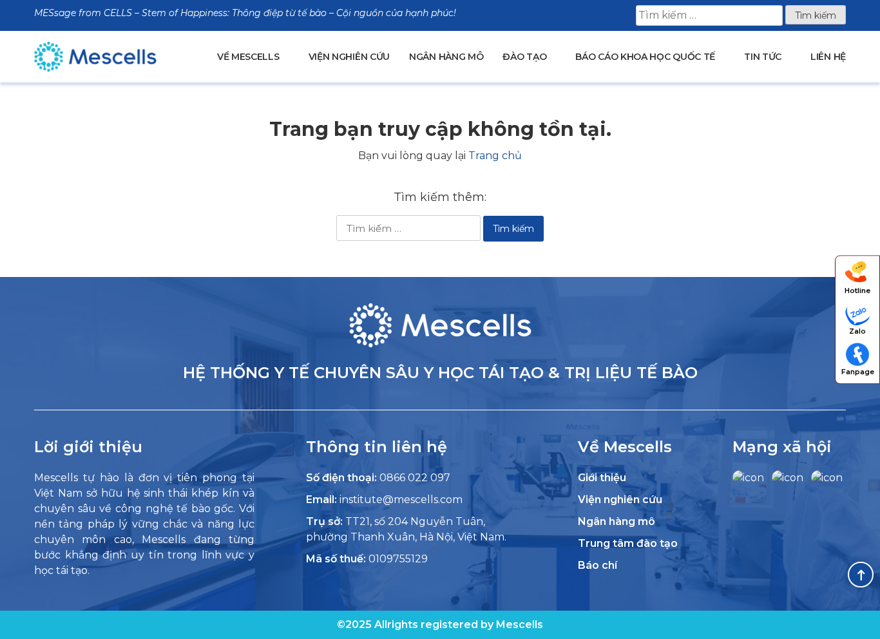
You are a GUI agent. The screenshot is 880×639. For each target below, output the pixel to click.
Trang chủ (495, 155)
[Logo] (440, 344)
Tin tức (762, 56)
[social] (748, 478)
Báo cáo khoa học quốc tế (645, 56)
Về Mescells (248, 56)
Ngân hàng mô (446, 56)
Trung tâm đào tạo (628, 543)
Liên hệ (828, 56)
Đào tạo (524, 56)
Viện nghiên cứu (349, 56)
